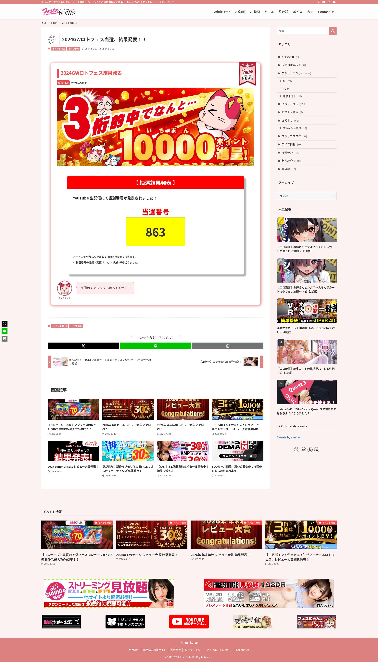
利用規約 (134, 650)
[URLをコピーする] (227, 346)
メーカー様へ (192, 650)
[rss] (329, 2)
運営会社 (175, 650)
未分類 (289, 169)
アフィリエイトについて (218, 650)
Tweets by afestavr (289, 437)
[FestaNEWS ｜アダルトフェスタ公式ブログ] (58, 11)
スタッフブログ (294, 136)
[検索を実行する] (333, 31)
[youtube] (323, 2)
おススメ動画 (292, 112)
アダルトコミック (296, 73)
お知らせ (290, 120)
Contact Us (242, 650)
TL (286, 88)
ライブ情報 (74, 48)
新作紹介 (292, 161)
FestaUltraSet (294, 65)
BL (287, 81)
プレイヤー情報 (295, 128)
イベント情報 (58, 48)
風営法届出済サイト (154, 650)
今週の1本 (291, 152)
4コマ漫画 (290, 57)
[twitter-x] (318, 2)
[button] (83, 346)
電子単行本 (292, 96)
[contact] (334, 2)
